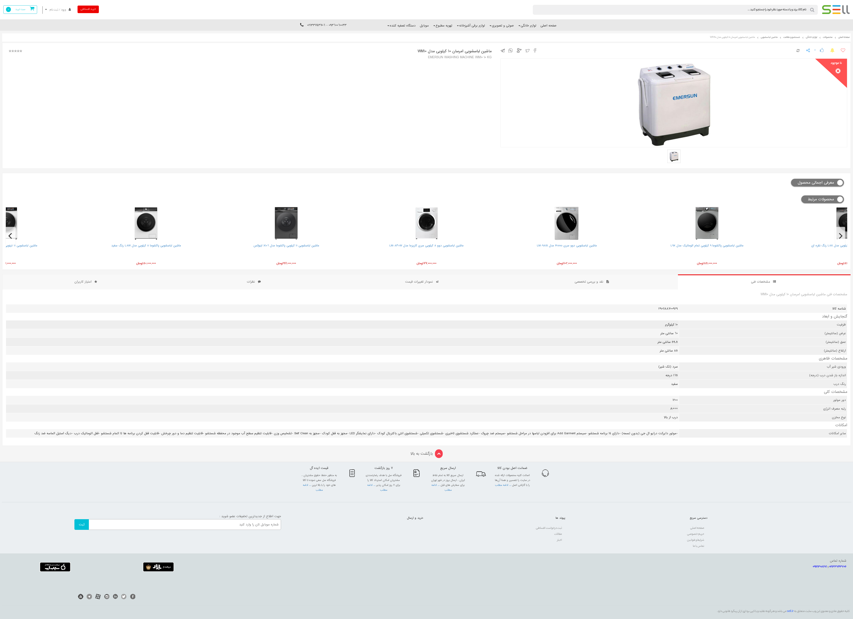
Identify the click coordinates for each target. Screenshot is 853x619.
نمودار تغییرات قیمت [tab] (419, 281)
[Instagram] (106, 596)
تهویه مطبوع (444, 25)
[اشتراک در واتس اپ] (511, 50)
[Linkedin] (115, 596)
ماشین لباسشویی (769, 37)
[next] (840, 236)
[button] (58, 10)
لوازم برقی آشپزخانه (472, 25)
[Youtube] (80, 596)
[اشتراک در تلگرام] (503, 50)
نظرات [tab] (251, 281)
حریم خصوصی (695, 534)
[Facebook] (132, 596)
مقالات (558, 534)
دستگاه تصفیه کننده (403, 25)
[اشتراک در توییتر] (528, 50)
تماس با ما (698, 546)
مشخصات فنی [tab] (760, 281)
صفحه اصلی (548, 25)
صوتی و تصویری (503, 25)
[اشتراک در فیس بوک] (536, 50)
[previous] (11, 236)
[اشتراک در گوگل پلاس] (520, 50)
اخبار (559, 540)
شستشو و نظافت (791, 37)
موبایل (424, 25)
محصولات (828, 37)
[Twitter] (124, 596)
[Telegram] (89, 596)
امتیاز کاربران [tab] (83, 281)
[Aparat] (98, 596)
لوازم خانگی (528, 25)
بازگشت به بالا (421, 454)
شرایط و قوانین (695, 540)
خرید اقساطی (88, 9)
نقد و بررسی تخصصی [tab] (589, 281)
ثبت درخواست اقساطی (549, 528)
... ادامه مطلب (503, 485)
